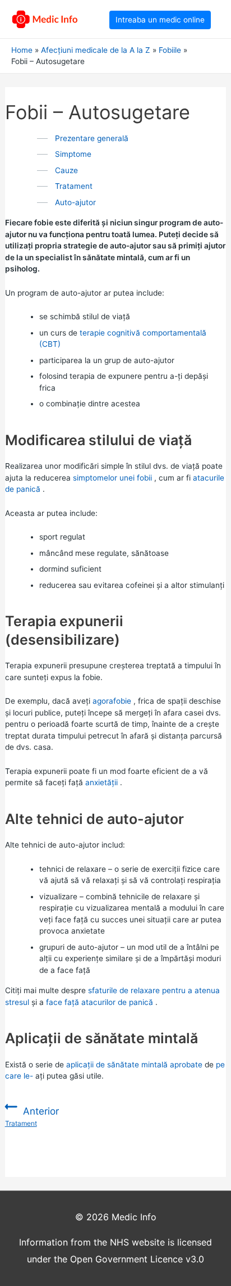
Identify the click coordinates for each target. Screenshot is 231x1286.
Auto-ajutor (75, 202)
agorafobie (112, 700)
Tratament (74, 186)
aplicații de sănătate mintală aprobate (134, 1064)
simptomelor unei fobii (112, 477)
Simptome (73, 154)
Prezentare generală (91, 138)
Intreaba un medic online (160, 19)
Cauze (66, 170)
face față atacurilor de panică (99, 1002)
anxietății (101, 782)
